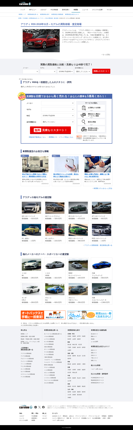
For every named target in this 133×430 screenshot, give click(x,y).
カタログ (43, 9)
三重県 (83, 364)
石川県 (83, 355)
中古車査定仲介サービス (97, 377)
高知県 (83, 386)
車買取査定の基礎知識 (57, 14)
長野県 (74, 355)
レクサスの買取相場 (49, 339)
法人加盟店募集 (96, 418)
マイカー (110, 9)
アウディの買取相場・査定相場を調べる (98, 245)
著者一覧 (69, 418)
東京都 (69, 344)
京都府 (79, 369)
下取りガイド (94, 358)
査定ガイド (94, 350)
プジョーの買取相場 (49, 375)
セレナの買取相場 (25, 371)
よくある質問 (94, 341)
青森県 (74, 336)
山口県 (69, 381)
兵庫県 (74, 369)
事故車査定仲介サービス (97, 380)
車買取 (76, 9)
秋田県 (69, 339)
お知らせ (71, 416)
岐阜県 (74, 364)
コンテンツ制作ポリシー (58, 418)
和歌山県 (74, 372)
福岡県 (69, 392)
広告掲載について (86, 418)
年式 (59, 68)
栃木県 (79, 347)
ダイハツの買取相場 (49, 349)
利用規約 (104, 416)
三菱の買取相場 (48, 357)
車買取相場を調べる (33, 14)
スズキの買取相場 (48, 344)
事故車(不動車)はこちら (37, 137)
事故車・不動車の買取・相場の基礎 (30, 339)
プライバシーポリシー (81, 416)
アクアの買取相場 (25, 356)
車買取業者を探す (44, 14)
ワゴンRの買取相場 (26, 366)
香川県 (74, 386)
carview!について (56, 416)
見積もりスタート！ (101, 71)
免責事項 (110, 416)
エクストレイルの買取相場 (28, 374)
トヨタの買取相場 (48, 336)
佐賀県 (74, 392)
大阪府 (69, 369)
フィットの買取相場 (26, 363)
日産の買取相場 (48, 346)
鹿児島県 (79, 394)
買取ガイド (94, 352)
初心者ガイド (94, 334)
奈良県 (69, 372)
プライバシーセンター (94, 416)
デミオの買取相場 (25, 376)
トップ (22, 9)
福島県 (79, 339)
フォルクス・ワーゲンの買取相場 (53, 362)
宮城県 (83, 336)
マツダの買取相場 (48, 352)
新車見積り (65, 9)
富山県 (79, 355)
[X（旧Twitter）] (39, 407)
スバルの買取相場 (48, 354)
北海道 (69, 336)
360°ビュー (32, 9)
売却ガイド (94, 355)
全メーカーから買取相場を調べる (53, 334)
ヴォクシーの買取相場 (26, 361)
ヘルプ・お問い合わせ (97, 369)
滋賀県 (83, 369)
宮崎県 (74, 394)
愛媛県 (79, 386)
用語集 (92, 339)
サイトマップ (76, 418)
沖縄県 (69, 397)
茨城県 (74, 347)
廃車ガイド (94, 336)
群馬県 (83, 347)
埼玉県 (80, 344)
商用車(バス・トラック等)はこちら (61, 137)
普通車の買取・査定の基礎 (28, 336)
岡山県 (79, 378)
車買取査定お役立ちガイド (72, 14)
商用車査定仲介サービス (97, 382)
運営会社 (65, 416)
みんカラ (44, 418)
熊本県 (83, 392)
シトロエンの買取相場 (50, 377)
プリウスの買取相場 (26, 353)
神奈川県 (74, 344)
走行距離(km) (79, 68)
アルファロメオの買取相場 (51, 380)
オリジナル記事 (97, 9)
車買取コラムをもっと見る (103, 188)
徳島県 (69, 386)
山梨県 (69, 350)
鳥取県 (69, 378)
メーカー (25, 68)
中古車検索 (54, 9)
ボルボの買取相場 (48, 383)
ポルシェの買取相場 (49, 372)
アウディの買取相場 (49, 367)
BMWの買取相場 (48, 365)
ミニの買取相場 (48, 370)
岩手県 (79, 336)
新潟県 (69, 355)
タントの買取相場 (25, 369)
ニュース (85, 9)
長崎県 (79, 392)
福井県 (69, 358)
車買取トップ (22, 14)
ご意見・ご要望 (106, 418)
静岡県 (79, 364)
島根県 (74, 378)
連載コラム (94, 360)
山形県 (74, 339)
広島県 (83, 378)
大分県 (69, 394)
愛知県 (69, 364)
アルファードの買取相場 (27, 358)
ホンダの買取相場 (48, 341)
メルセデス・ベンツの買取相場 (52, 359)
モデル (42, 68)
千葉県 (69, 347)
